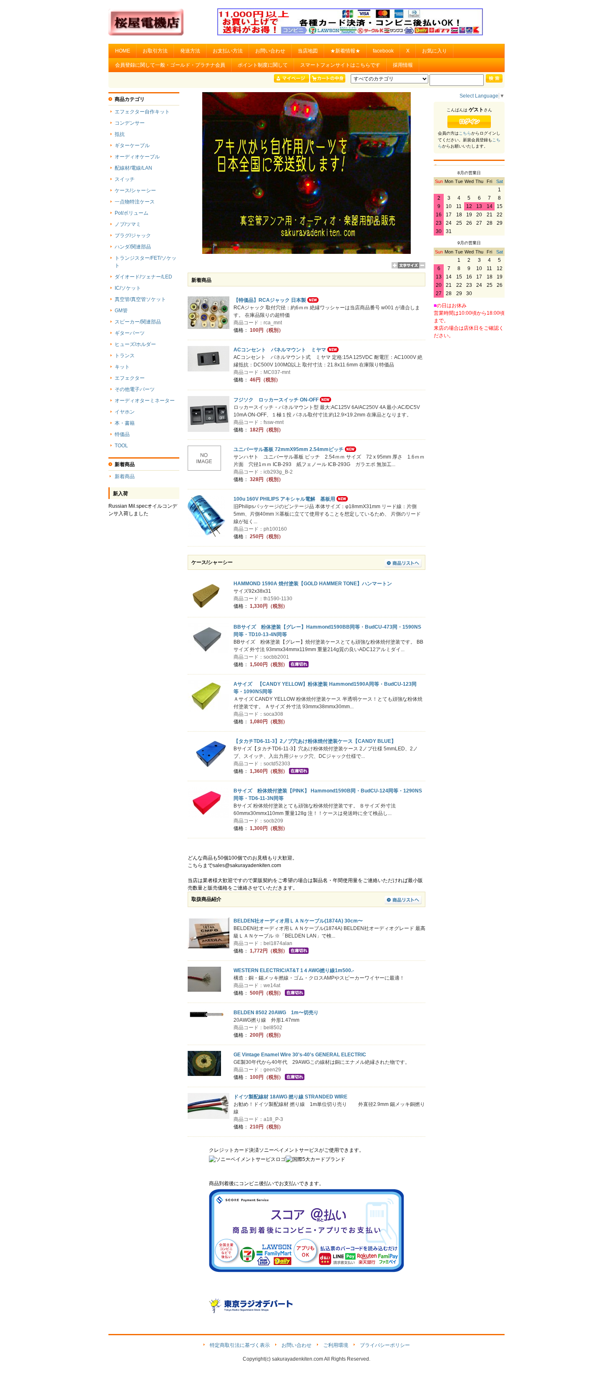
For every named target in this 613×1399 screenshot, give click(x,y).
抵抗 (120, 134)
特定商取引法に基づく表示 (240, 1345)
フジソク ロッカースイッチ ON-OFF (276, 400)
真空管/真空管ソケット (140, 299)
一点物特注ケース (135, 202)
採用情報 (403, 65)
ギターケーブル (132, 145)
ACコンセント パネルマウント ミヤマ (280, 350)
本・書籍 (125, 423)
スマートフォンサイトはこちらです (340, 65)
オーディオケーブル (137, 157)
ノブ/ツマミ (128, 224)
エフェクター (130, 378)
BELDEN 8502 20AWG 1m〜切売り (276, 1012)
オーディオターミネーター (145, 401)
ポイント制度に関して (263, 65)
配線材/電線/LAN (133, 168)
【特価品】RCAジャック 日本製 (270, 300)
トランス (125, 356)
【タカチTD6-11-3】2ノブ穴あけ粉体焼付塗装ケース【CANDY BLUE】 (315, 741)
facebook (383, 51)
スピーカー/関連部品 (138, 322)
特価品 (122, 434)
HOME (122, 51)
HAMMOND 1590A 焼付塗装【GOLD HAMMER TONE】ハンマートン (313, 584)
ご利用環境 (335, 1345)
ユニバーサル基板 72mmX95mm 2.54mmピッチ (289, 449)
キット (122, 367)
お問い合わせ (270, 51)
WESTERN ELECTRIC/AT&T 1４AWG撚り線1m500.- (294, 970)
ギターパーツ (130, 333)
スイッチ (125, 179)
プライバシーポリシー (385, 1345)
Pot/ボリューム (131, 213)
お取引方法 (155, 51)
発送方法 (190, 51)
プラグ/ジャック (133, 235)
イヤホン (125, 412)
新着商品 (125, 476)
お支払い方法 (228, 51)
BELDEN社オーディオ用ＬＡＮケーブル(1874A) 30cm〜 (298, 921)
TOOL (121, 446)
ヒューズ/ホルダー (135, 344)
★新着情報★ (345, 51)
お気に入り (434, 51)
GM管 (121, 310)
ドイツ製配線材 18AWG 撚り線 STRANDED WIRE (290, 1097)
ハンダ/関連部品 (133, 247)
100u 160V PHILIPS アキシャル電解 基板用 (284, 499)
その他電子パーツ (135, 389)
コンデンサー (130, 123)
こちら (465, 133)
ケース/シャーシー (135, 190)
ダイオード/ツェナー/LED (143, 277)
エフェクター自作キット (142, 112)
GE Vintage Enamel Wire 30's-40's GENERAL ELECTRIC (300, 1055)
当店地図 (308, 51)
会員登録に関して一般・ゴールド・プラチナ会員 (170, 65)
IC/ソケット (128, 288)
